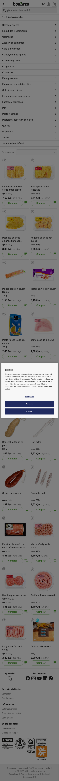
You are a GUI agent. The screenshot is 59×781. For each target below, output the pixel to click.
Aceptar (29, 411)
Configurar (29, 396)
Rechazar (29, 404)
